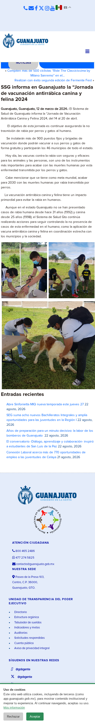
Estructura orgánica (26, 617)
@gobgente (22, 669)
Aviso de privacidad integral (32, 648)
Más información (14, 707)
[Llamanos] (26, 8)
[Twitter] (41, 8)
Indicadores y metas (27, 627)
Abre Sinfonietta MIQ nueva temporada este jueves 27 (45, 404)
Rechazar (13, 716)
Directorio (20, 612)
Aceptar (35, 716)
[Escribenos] (31, 8)
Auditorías (20, 632)
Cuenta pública (24, 643)
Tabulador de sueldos (28, 622)
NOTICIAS (23, 62)
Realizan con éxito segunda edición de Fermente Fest (53, 80)
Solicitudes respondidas (29, 637)
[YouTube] (52, 8)
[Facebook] (36, 8)
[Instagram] (47, 8)
